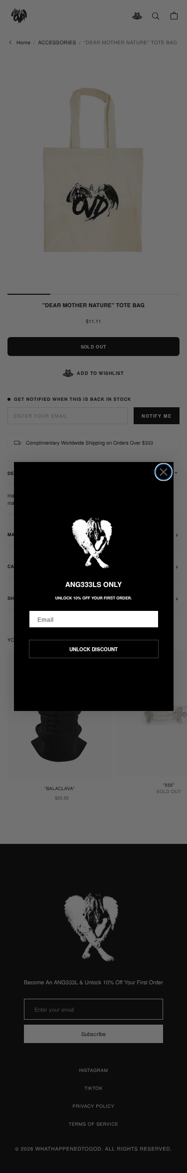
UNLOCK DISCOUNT (93, 649)
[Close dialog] (164, 472)
